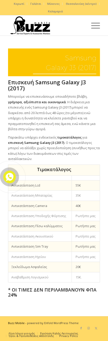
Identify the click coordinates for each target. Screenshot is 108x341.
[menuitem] (19, 4)
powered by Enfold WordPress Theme (53, 323)
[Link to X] (96, 328)
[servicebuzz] (44, 25)
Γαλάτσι (35, 4)
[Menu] (93, 25)
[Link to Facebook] (81, 328)
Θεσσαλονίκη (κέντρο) (81, 4)
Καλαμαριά (55, 11)
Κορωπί (19, 4)
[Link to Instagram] (88, 328)
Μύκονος (53, 4)
